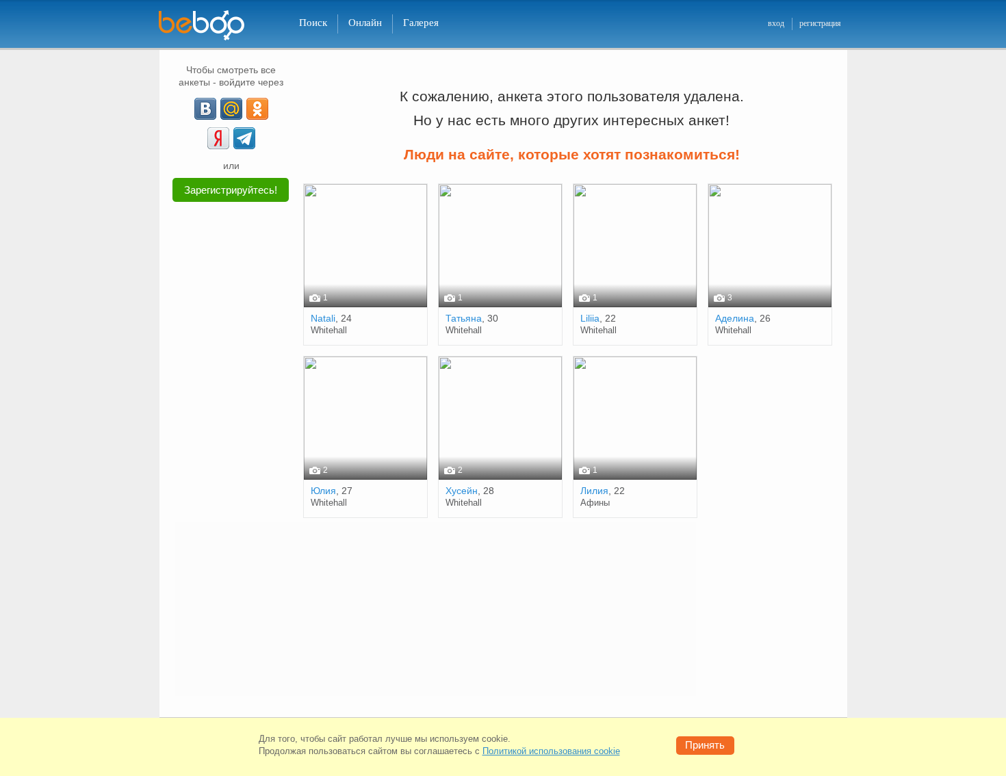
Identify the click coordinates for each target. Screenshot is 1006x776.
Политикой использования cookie (551, 751)
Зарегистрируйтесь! (230, 190)
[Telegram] (244, 138)
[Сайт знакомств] (210, 25)
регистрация (820, 23)
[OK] (257, 109)
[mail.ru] (231, 109)
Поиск (313, 22)
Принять (705, 745)
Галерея (421, 22)
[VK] (205, 109)
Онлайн (365, 22)
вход (776, 23)
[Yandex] (218, 138)
